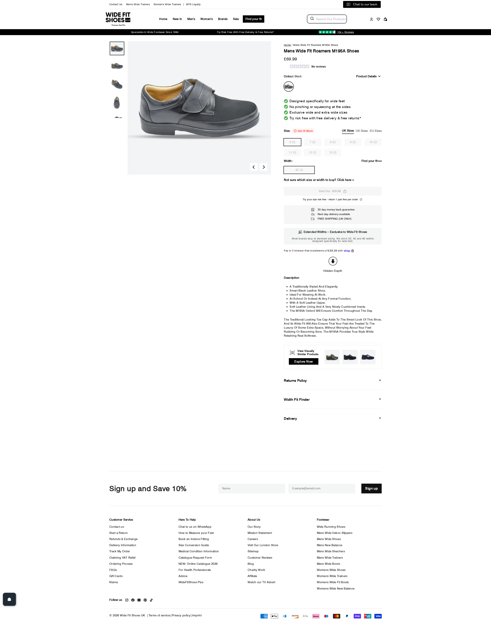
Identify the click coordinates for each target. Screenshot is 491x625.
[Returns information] (361, 199)
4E (297, 170)
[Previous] (254, 167)
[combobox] (327, 19)
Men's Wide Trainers (138, 4)
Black (288, 86)
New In (177, 19)
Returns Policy (295, 380)
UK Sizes (348, 130)
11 (290, 152)
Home (163, 19)
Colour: (293, 76)
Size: (333, 131)
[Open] (9, 599)
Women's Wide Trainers (167, 4)
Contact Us (115, 4)
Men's (191, 19)
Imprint (197, 615)
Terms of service (159, 615)
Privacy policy (181, 615)
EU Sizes (376, 131)
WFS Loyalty (193, 4)
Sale (236, 19)
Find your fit (254, 19)
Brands (223, 19)
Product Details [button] (366, 76)
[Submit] (311, 19)
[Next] (263, 167)
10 (371, 142)
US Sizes (362, 131)
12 (310, 152)
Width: (288, 161)
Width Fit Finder (297, 399)
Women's (206, 19)
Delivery (290, 418)
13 (330, 152)
